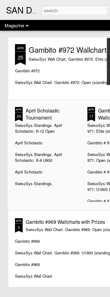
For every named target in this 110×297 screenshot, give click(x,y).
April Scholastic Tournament (43, 114)
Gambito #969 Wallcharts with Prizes (65, 221)
